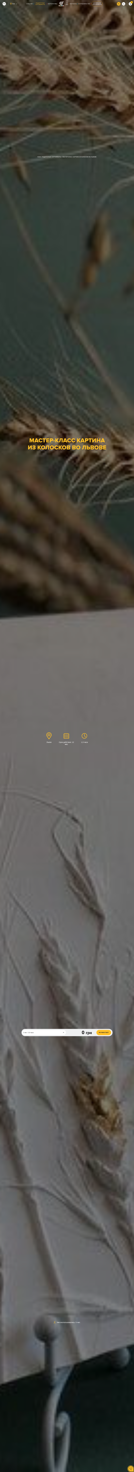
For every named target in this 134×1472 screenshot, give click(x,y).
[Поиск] (123, 4)
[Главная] (61, 4)
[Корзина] (130, 4)
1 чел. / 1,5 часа (44, 1038)
